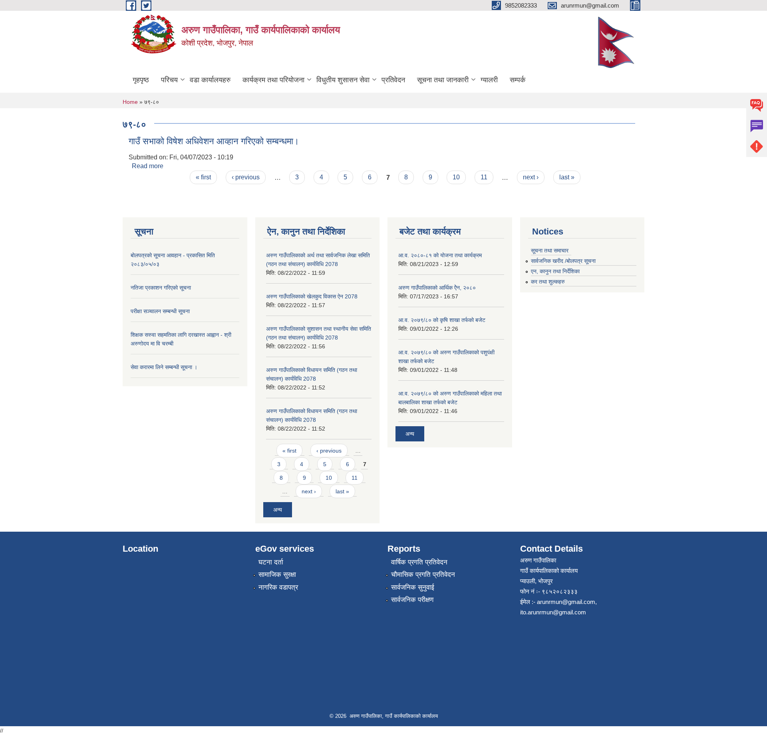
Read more (147, 166)
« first (203, 177)
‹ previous (246, 177)
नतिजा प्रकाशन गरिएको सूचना (161, 287)
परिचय (169, 80)
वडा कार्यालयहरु (210, 80)
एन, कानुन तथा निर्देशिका (555, 271)
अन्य (277, 510)
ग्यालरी (489, 80)
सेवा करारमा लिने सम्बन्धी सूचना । (164, 367)
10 (456, 177)
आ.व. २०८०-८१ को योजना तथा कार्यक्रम (440, 255)
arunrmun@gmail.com (566, 601)
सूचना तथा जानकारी (443, 80)
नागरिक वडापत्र (278, 587)
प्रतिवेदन (393, 80)
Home (130, 102)
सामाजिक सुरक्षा (277, 574)
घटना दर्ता (270, 562)
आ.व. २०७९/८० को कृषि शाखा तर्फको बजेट (441, 320)
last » (566, 177)
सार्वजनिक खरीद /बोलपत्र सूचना (563, 261)
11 (484, 177)
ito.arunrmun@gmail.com (553, 612)
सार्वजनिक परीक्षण (412, 600)
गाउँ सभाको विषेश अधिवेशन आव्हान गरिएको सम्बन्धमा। (214, 141)
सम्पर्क (517, 80)
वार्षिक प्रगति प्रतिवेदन (419, 562)
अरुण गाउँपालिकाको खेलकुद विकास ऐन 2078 (312, 296)
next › (530, 177)
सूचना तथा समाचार (549, 250)
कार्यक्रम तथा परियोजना (273, 80)
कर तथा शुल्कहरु (548, 281)
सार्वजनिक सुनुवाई (412, 587)
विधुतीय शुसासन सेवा (343, 80)
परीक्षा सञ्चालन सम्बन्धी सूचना (160, 311)
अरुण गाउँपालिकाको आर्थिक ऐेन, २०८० (437, 287)
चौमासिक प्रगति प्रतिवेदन (423, 574)
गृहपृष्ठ (141, 80)
